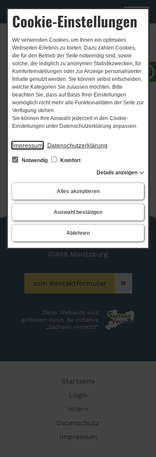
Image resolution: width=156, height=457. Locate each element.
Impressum (27, 145)
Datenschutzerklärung (77, 145)
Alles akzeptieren (78, 191)
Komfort (70, 160)
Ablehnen (78, 233)
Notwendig (34, 160)
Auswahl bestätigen (78, 212)
